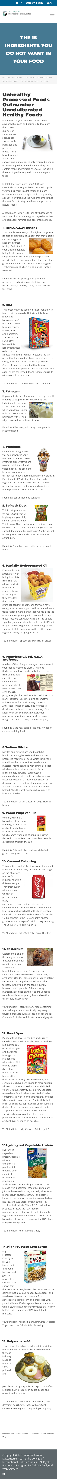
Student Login (34, 2)
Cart (49, 2)
